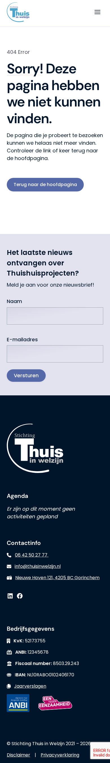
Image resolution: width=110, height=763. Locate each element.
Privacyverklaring (60, 755)
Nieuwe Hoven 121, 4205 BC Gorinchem (57, 577)
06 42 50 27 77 (32, 555)
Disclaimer (18, 755)
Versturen (26, 375)
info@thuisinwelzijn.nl (38, 566)
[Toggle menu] (97, 12)
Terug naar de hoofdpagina (45, 184)
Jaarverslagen (30, 686)
